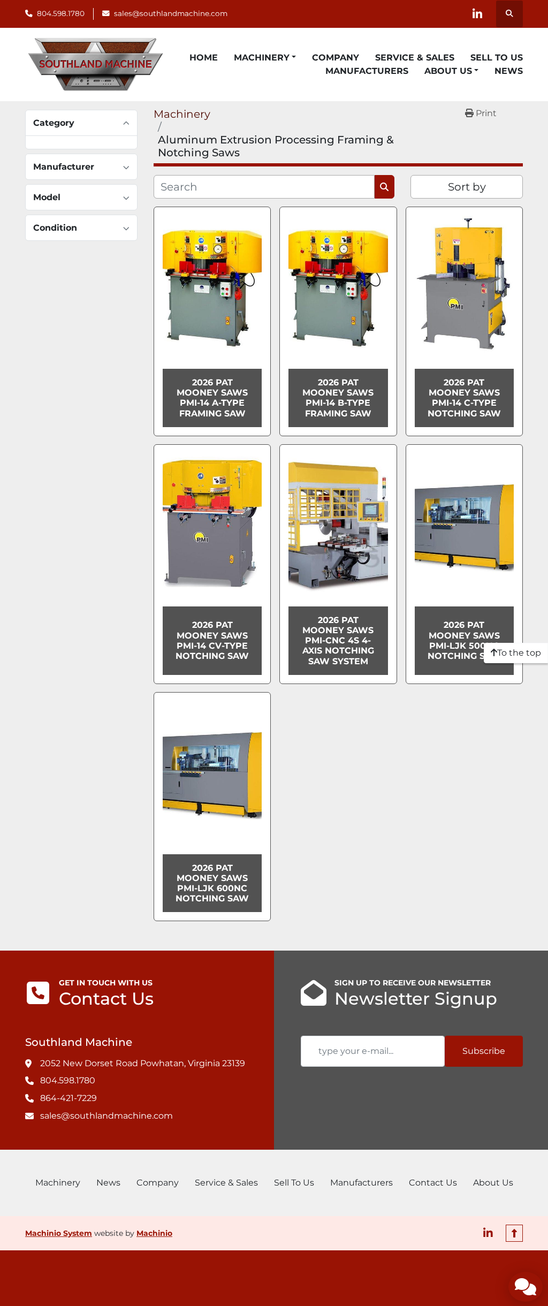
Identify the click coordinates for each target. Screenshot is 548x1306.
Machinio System (58, 1233)
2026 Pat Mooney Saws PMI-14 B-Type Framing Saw (338, 398)
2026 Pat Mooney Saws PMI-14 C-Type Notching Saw (464, 398)
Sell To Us (496, 57)
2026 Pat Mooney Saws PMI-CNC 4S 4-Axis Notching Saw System (338, 640)
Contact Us (433, 1183)
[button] (265, 57)
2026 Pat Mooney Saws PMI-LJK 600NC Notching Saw (212, 883)
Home (203, 57)
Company (335, 57)
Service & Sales (414, 57)
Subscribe (483, 1051)
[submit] (384, 187)
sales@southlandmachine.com (170, 13)
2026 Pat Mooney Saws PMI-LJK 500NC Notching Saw (464, 640)
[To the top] (514, 1233)
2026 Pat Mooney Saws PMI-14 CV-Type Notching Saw (212, 640)
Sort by (467, 186)
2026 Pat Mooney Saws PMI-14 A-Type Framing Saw (212, 398)
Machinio (154, 1233)
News (508, 71)
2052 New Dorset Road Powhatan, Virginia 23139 (142, 1063)
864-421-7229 (68, 1098)
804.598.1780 (61, 13)
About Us (448, 71)
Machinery (262, 57)
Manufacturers (366, 71)
